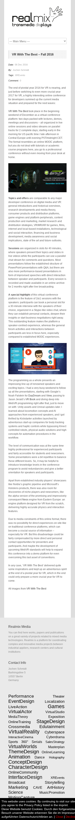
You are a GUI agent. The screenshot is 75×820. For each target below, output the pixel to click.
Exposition (56, 717)
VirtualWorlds (22, 746)
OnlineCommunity (23, 772)
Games (56, 706)
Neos (25, 499)
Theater (59, 696)
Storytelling (55, 782)
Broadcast (16, 782)
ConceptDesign (25, 762)
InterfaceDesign (25, 777)
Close (59, 816)
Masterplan (56, 747)
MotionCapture (21, 797)
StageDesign (50, 721)
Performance (21, 696)
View (49, 395)
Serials (37, 742)
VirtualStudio (55, 712)
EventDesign (21, 701)
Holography (57, 757)
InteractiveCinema (20, 737)
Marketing (18, 787)
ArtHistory (56, 787)
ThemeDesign (23, 751)
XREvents (20, 75)
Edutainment (52, 726)
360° (24, 742)
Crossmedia (19, 727)
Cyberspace (55, 732)
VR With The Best (18, 111)
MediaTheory (18, 717)
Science (15, 792)
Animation (19, 757)
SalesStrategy (55, 742)
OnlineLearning (53, 752)
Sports (13, 742)
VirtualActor (20, 711)
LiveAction (17, 707)
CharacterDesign (28, 767)
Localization (55, 701)
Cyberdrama (55, 737)
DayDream (34, 395)
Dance (40, 757)
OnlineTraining (19, 722)
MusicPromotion (52, 792)
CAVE (37, 787)
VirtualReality (24, 731)
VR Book (30, 399)
